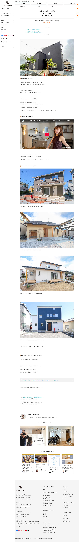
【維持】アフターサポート (48, 505)
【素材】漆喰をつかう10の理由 (48, 500)
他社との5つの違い (46, 495)
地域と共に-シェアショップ (68, 494)
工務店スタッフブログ (54, 20)
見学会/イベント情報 (5, 8)
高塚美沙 (42, 20)
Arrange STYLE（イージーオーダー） (49, 527)
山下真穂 (40, 469)
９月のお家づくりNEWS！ (53, 467)
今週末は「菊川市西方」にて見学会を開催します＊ (33, 397)
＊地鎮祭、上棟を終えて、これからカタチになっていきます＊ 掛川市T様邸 (27, 465)
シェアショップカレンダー (5, 41)
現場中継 (55, 3)
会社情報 (64, 489)
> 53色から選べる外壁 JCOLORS (33, 29)
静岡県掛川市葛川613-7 (25, 514)
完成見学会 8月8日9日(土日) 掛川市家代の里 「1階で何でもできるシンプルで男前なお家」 (40, 380)
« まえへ (38, 422)
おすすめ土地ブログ (66, 507)
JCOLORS (28, 98)
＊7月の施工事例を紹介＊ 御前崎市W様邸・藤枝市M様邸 (67, 465)
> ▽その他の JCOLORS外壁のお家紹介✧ (34, 32)
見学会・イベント (55, 6)
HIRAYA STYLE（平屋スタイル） (49, 532)
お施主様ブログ (22, 6)
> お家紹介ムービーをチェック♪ (32, 31)
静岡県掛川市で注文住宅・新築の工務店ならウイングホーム (27, 538)
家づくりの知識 (47, 22)
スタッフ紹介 (54, 417)
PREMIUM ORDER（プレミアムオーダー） (50, 529)
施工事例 (39, 3)
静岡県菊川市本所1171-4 (25, 506)
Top (75, 538)
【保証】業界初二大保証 (47, 503)
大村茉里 (27, 470)
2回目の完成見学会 (24, 371)
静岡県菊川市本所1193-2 (25, 497)
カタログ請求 (3, 29)
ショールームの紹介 (66, 493)
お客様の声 (39, 6)
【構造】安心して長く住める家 (48, 502)
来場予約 (2, 27)
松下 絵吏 (67, 470)
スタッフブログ (22, 3)
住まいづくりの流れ (46, 497)
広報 (53, 471)
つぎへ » (55, 422)
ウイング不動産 (3, 38)
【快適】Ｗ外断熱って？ (47, 498)
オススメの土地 (71, 3)
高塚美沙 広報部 (34, 414)
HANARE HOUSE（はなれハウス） (49, 530)
